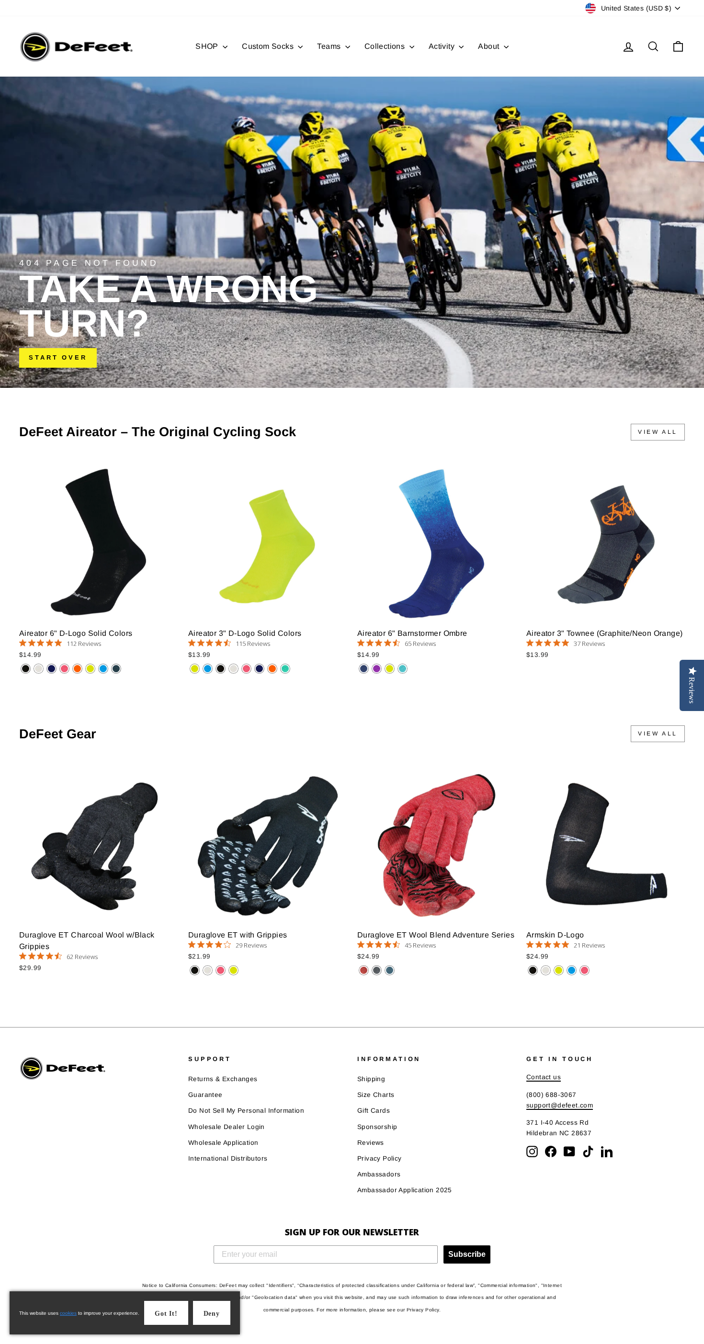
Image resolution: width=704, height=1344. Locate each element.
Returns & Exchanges (223, 1079)
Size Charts (375, 1094)
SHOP (207, 46)
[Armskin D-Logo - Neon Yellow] (558, 970)
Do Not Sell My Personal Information (246, 1110)
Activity (443, 46)
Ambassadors (378, 1174)
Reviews (370, 1142)
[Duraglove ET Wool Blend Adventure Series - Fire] (363, 970)
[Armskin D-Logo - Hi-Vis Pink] (584, 970)
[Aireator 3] (194, 668)
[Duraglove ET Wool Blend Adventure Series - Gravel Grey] (376, 970)
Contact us (543, 1077)
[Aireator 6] (25, 668)
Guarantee (205, 1094)
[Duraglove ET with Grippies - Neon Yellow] (233, 970)
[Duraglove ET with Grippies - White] (207, 970)
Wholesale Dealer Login (226, 1126)
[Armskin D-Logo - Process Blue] (571, 970)
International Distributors (227, 1158)
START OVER (58, 357)
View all (658, 432)
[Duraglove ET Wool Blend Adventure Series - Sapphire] (389, 970)
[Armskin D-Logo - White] (545, 970)
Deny (212, 1313)
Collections (385, 46)
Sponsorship (377, 1126)
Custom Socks (268, 46)
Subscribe (467, 1254)
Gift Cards (373, 1110)
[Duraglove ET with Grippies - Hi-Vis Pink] (220, 970)
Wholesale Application (223, 1142)
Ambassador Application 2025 (404, 1190)
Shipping (371, 1079)
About (489, 46)
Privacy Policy (379, 1158)
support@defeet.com (559, 1105)
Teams (329, 46)
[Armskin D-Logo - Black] (532, 970)
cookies (68, 1313)
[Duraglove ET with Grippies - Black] (194, 970)
